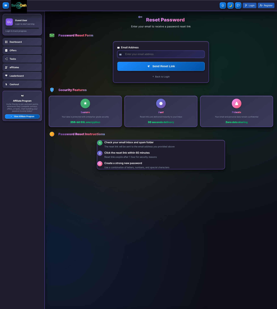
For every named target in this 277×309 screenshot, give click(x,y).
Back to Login (162, 76)
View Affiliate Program (24, 116)
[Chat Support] (238, 5)
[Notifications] (223, 5)
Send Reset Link (163, 66)
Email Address (129, 47)
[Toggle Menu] (6, 5)
